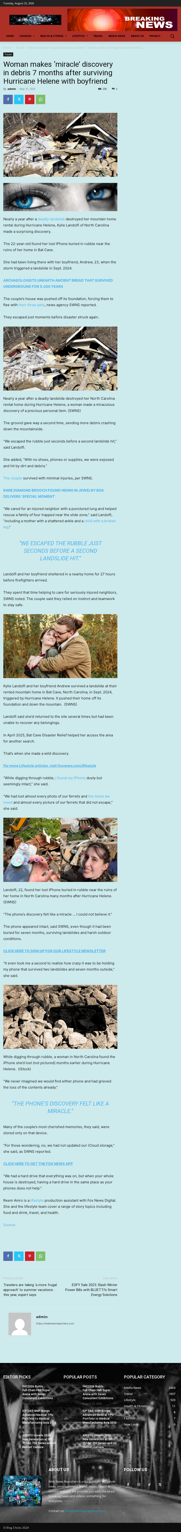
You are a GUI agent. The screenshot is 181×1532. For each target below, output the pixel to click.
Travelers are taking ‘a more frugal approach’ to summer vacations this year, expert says (30, 1290)
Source (9, 1225)
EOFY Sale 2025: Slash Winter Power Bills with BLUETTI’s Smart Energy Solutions (91, 1290)
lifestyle (37, 1200)
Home (7, 48)
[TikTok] (149, 1484)
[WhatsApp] (40, 99)
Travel (20, 48)
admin (12, 89)
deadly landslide (51, 219)
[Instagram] (139, 1484)
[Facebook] (8, 99)
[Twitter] (19, 99)
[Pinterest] (29, 99)
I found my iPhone (70, 778)
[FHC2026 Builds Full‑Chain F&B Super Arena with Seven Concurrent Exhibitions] (11, 1390)
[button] (172, 36)
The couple (12, 478)
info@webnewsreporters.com (86, 1511)
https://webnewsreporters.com (55, 1323)
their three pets (32, 305)
